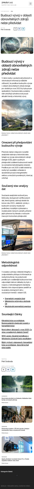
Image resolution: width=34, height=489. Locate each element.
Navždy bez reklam (9, 5)
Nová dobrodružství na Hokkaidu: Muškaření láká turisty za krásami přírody (16, 399)
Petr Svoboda (5, 30)
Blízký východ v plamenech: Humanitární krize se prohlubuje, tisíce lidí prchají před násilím (17, 345)
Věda (12, 11)
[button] (30, 4)
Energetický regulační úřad (15, 299)
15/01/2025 (4, 456)
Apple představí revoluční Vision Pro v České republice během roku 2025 (15, 459)
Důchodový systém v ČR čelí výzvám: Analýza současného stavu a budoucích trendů (15, 429)
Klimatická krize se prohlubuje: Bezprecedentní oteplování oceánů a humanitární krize (16, 323)
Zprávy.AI (7, 3)
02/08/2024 (4, 396)
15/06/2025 (4, 426)
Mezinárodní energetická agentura (18, 306)
